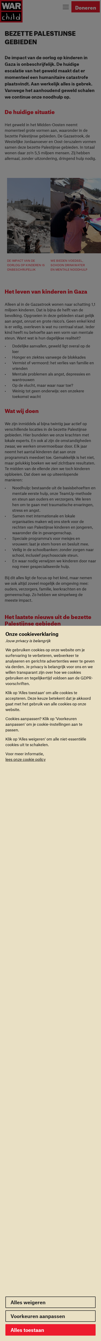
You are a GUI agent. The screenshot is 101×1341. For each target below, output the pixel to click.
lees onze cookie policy (25, 759)
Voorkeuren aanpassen (38, 1316)
